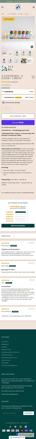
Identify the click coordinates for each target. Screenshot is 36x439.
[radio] (3, 92)
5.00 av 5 (23, 206)
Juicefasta (4, 341)
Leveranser (5, 362)
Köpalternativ (5, 88)
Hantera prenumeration (9, 365)
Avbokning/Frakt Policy (9, 357)
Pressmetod (5, 344)
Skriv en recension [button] (18, 226)
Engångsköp (8, 92)
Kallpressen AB (6, 85)
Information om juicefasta (10, 352)
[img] (5, 243)
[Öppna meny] (4, 7)
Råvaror (4, 347)
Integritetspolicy (7, 355)
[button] (5, 82)
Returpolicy (25, 423)
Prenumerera (13, 97)
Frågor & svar (6, 349)
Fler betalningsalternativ (8, 127)
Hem (2, 14)
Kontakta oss (5, 360)
